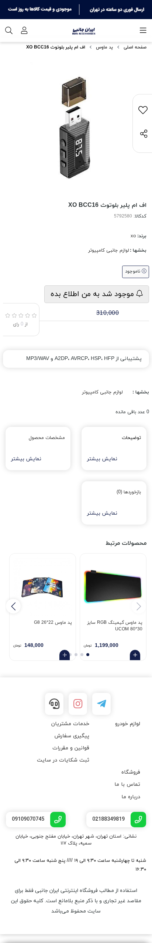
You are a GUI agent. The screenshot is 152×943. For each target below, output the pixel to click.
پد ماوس (104, 47)
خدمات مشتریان (70, 724)
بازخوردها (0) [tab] (129, 492)
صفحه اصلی (135, 47)
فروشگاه (130, 772)
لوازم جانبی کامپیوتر (108, 250)
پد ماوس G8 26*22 (53, 623)
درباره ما (130, 797)
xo (133, 236)
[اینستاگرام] (78, 704)
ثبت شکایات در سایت (63, 760)
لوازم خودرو (127, 724)
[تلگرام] (101, 704)
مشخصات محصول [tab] (47, 438)
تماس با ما (127, 784)
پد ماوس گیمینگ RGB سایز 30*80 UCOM (114, 626)
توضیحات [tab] (131, 438)
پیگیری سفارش (71, 736)
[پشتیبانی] (54, 704)
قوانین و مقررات (70, 748)
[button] (13, 606)
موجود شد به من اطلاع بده (93, 294)
